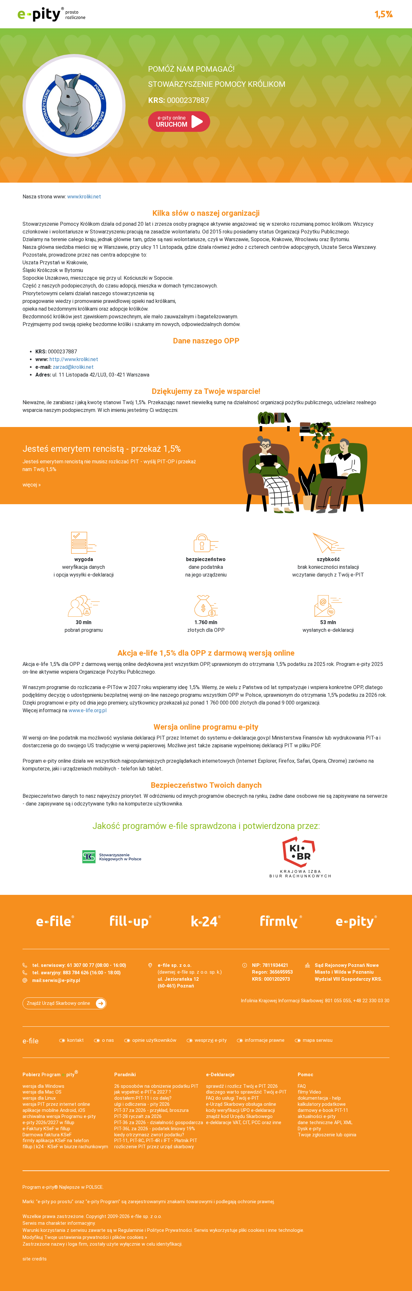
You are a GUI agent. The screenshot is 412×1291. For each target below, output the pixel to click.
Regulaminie (131, 1230)
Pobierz (50, 1073)
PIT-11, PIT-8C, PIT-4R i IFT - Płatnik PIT (155, 1140)
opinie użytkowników (154, 1040)
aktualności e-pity (316, 1116)
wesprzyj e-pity (211, 1040)
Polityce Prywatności (169, 1230)
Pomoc (305, 1074)
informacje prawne (265, 1040)
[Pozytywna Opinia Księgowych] (112, 856)
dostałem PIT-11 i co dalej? (143, 1098)
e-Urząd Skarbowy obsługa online (241, 1104)
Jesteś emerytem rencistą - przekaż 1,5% (102, 449)
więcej (30, 485)
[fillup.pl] (131, 921)
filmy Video (309, 1092)
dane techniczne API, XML (325, 1122)
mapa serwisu (317, 1040)
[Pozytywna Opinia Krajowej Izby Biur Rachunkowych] (300, 856)
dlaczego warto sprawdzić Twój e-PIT (246, 1092)
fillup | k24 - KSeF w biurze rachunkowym (65, 1147)
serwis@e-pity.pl (61, 980)
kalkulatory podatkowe (322, 1104)
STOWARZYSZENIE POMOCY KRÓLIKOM (217, 84)
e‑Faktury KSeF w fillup (46, 1129)
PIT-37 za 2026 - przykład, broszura (151, 1110)
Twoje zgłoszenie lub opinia (327, 1135)
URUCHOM (171, 121)
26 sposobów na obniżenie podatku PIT (156, 1086)
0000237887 (178, 100)
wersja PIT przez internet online (56, 1104)
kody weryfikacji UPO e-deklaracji (240, 1110)
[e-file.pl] (55, 920)
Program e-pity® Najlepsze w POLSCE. (63, 1187)
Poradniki (125, 1074)
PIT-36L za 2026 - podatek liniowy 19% (154, 1129)
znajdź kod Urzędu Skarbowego (239, 1116)
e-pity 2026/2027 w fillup (48, 1122)
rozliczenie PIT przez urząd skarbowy (154, 1147)
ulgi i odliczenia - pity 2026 (142, 1104)
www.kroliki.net (84, 197)
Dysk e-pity (309, 1129)
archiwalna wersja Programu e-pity (59, 1116)
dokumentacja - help (319, 1098)
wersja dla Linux (39, 1098)
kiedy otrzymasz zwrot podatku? (149, 1135)
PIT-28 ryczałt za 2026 (138, 1116)
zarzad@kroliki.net (73, 367)
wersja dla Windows (43, 1086)
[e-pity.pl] (356, 921)
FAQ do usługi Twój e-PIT (232, 1098)
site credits (35, 1259)
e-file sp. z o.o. (146, 1216)
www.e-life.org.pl (88, 710)
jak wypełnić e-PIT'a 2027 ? (142, 1092)
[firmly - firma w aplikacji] (281, 921)
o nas (108, 1040)
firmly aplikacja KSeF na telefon (56, 1140)
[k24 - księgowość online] (206, 920)
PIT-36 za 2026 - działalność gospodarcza (158, 1122)
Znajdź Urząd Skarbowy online (58, 1003)
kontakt (75, 1040)
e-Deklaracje (220, 1074)
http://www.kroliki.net (74, 359)
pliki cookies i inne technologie (271, 1230)
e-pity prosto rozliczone (51, 14)
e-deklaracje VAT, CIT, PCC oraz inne (243, 1122)
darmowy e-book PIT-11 (323, 1110)
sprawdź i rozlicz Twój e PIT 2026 (242, 1086)
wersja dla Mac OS (42, 1092)
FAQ (302, 1086)
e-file (31, 1041)
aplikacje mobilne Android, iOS (54, 1110)
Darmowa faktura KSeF (47, 1135)
